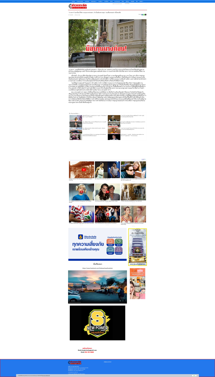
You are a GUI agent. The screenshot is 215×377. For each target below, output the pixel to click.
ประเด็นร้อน (87, 1)
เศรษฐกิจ (132, 1)
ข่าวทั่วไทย (106, 1)
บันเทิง (111, 1)
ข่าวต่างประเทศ (117, 1)
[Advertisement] (107, 149)
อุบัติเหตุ (127, 1)
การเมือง (100, 1)
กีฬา (137, 1)
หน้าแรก (73, 1)
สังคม (123, 1)
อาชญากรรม (93, 1)
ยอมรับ (194, 375)
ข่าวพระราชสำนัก (80, 1)
